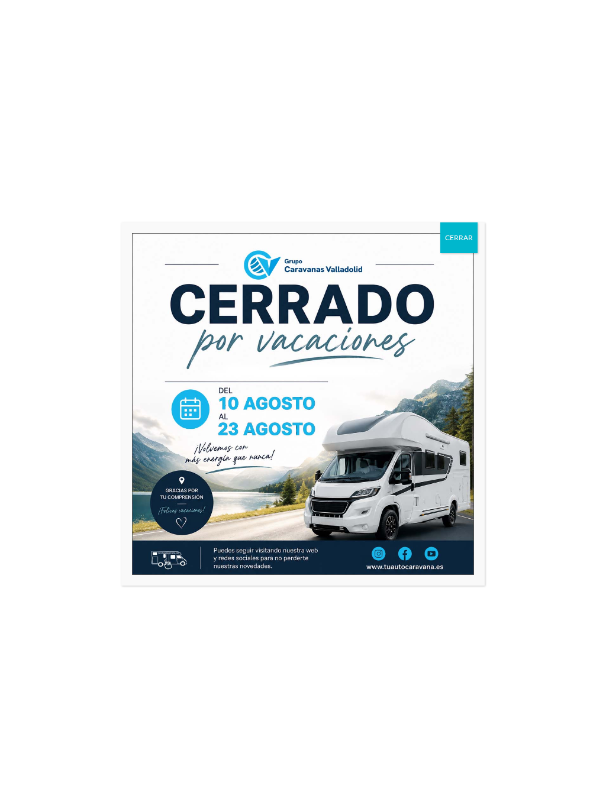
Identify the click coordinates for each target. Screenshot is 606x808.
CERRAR (459, 237)
